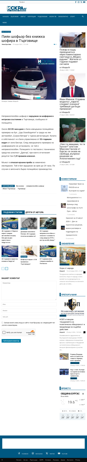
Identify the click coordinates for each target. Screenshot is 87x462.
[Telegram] (54, 53)
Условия (48, 460)
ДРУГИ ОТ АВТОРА (34, 212)
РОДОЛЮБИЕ (42, 16)
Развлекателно (64, 264)
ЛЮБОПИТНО (63, 16)
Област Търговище (9, 189)
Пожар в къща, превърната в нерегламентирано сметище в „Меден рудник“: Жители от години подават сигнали (71, 57)
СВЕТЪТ (23, 16)
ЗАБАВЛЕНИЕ (67, 243)
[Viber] (48, 53)
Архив (63, 460)
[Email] (37, 53)
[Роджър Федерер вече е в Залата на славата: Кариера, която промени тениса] (64, 356)
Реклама (56, 460)
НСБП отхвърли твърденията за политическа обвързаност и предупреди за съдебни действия (72, 324)
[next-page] (6, 268)
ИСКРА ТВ (52, 16)
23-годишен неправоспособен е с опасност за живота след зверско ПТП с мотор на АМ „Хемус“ (47, 235)
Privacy (77, 460)
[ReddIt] (31, 53)
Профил (22, 2)
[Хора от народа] (72, 256)
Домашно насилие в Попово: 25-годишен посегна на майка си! (28, 234)
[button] (82, 16)
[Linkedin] (26, 53)
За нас (25, 460)
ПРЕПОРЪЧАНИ (69, 294)
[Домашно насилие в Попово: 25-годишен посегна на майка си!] (29, 224)
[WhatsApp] (43, 53)
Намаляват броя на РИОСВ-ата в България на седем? (77, 187)
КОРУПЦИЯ (32, 16)
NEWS (5, 22)
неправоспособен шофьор (35, 186)
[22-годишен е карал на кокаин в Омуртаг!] (10, 251)
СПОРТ (72, 16)
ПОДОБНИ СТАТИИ (12, 212)
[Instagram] (78, 2)
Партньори (33, 460)
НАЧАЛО (6, 16)
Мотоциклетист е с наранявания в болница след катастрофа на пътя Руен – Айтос (75, 204)
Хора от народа (67, 268)
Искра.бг (62, 271)
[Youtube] (84, 2)
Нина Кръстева (6, 44)
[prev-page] (3, 268)
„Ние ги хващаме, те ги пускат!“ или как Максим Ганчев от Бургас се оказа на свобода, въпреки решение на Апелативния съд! (72, 151)
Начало (18, 460)
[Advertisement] (29, 108)
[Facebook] (75, 2)
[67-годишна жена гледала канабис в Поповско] (48, 251)
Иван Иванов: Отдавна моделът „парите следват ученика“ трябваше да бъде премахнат (72, 104)
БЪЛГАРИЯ (14, 16)
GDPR (41, 460)
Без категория (6, 32)
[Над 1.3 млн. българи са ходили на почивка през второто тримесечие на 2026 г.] (64, 372)
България (5, 228)
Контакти (70, 460)
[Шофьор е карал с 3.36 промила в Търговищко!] (29, 252)
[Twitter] (81, 2)
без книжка (20, 186)
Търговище (21, 189)
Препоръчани (75, 363)
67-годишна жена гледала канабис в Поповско (46, 261)
